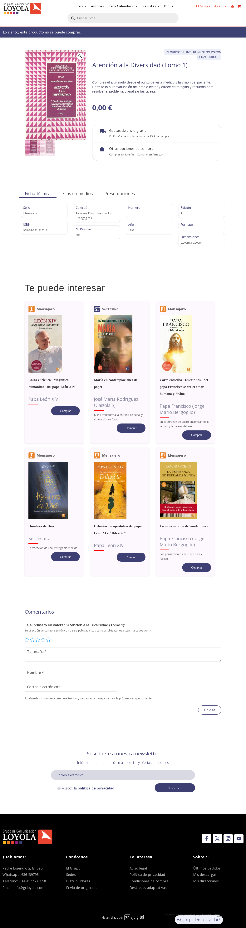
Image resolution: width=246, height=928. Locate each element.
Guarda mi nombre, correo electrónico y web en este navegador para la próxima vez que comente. (90, 698)
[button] (80, 56)
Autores (97, 6)
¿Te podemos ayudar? (201, 919)
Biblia (168, 6)
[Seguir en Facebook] (206, 838)
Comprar (65, 411)
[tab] (38, 193)
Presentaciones (119, 193)
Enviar (209, 709)
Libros (78, 6)
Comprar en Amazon (150, 154)
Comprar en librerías (121, 154)
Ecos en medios (77, 193)
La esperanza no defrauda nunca (184, 526)
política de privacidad (96, 788)
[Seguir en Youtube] (239, 838)
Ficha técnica (38, 193)
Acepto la (88, 788)
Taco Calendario (121, 6)
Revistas (149, 6)
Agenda (220, 6)
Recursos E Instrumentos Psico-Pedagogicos (193, 54)
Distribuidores (78, 881)
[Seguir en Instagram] (228, 838)
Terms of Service (215, 915)
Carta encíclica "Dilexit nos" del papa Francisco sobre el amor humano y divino (184, 387)
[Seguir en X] (217, 838)
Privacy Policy (207, 915)
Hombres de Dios (41, 526)
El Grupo (203, 6)
